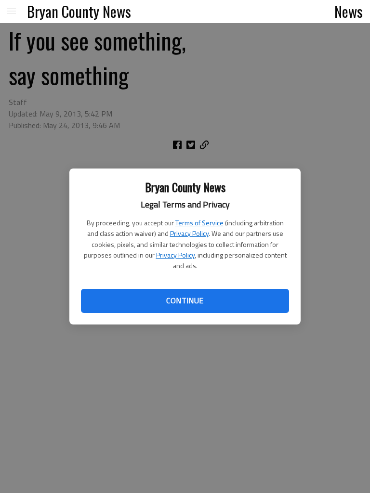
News (348, 11)
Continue (184, 300)
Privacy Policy (189, 233)
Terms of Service (199, 223)
